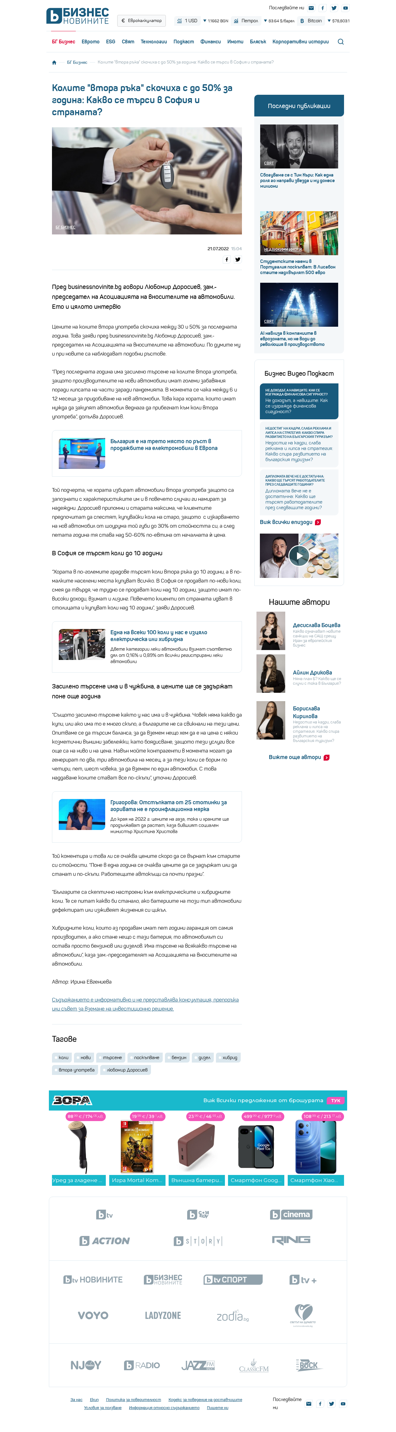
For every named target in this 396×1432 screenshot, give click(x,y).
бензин (179, 1057)
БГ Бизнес (63, 41)
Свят (128, 41)
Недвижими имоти (283, 249)
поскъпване (146, 1057)
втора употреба (77, 1070)
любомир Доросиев (127, 1070)
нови (86, 1057)
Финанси (210, 41)
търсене (112, 1057)
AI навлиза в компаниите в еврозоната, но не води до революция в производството (292, 338)
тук (335, 1100)
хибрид (230, 1057)
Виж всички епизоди (286, 522)
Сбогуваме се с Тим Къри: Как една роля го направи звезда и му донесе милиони (297, 180)
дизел (204, 1057)
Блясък (258, 41)
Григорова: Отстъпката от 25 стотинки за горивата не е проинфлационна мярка (168, 806)
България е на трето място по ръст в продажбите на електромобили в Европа (163, 445)
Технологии (154, 41)
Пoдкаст (184, 41)
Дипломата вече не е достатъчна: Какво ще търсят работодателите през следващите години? (295, 480)
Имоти (235, 41)
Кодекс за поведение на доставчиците (205, 1399)
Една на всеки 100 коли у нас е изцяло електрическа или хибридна (158, 636)
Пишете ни (217, 1407)
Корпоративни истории (301, 41)
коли (63, 1057)
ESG (110, 41)
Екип (94, 1399)
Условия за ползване (103, 1407)
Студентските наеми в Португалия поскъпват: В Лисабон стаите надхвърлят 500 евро (297, 267)
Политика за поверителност (133, 1399)
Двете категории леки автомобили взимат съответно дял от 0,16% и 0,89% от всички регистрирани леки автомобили (171, 655)
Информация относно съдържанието (164, 1407)
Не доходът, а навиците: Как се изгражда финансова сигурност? (296, 392)
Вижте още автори (295, 757)
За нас (77, 1399)
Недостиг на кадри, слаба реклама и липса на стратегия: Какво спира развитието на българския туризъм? (299, 432)
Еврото (91, 41)
